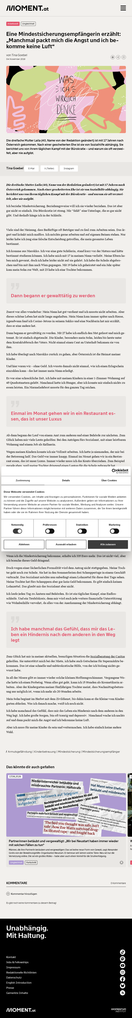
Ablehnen (24, 544)
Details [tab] (66, 480)
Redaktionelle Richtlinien (21, 972)
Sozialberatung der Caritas (107, 656)
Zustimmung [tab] (23, 480)
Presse (10, 988)
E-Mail (31, 168)
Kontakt (11, 957)
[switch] (49, 531)
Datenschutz (14, 977)
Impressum (13, 967)
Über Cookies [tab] (109, 480)
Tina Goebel (15, 168)
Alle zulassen (107, 544)
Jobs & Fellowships (17, 962)
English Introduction (19, 982)
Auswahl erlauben (66, 544)
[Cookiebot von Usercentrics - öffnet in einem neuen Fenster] (114, 471)
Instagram (69, 168)
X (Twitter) (49, 168)
